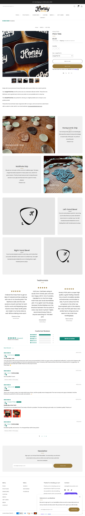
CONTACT (42, 17)
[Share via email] (71, 73)
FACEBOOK (26, 491)
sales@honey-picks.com (71, 486)
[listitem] (42, 2)
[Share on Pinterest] (69, 73)
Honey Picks (55, 31)
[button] (5, 21)
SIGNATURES (36, 15)
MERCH (52, 15)
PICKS (17, 15)
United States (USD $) (8, 6)
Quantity (54, 46)
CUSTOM (45, 15)
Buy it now (67, 66)
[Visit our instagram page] (68, 490)
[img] (7, 353)
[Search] (74, 6)
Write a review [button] (70, 339)
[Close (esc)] (80, 496)
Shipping (62, 40)
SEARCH (25, 486)
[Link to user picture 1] (8, 413)
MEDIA (67, 15)
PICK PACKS (26, 15)
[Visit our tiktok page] (71, 490)
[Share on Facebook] (63, 73)
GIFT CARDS (60, 15)
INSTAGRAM (26, 489)
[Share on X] (66, 73)
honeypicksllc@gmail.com (35, 106)
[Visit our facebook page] (65, 490)
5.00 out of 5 (19, 338)
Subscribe (74, 509)
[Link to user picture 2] (17, 413)
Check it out (70, 141)
